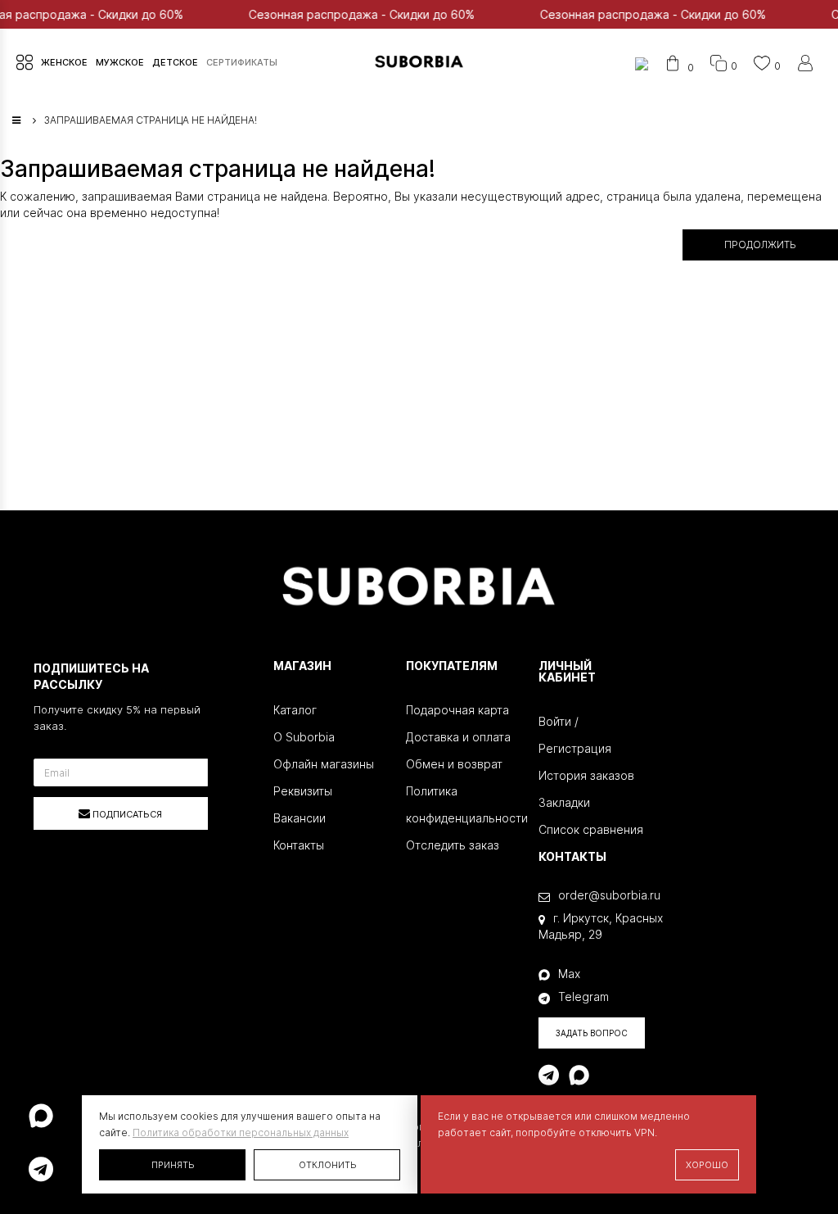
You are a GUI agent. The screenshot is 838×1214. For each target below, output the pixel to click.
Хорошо (707, 1165)
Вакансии (299, 818)
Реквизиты (302, 791)
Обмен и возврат (454, 764)
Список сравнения (590, 829)
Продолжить (760, 244)
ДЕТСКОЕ (175, 62)
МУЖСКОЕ (120, 62)
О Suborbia (304, 737)
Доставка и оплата (458, 737)
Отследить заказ (452, 845)
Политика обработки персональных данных (241, 1132)
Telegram (583, 996)
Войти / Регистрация (574, 734)
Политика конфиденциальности (460, 804)
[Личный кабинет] (805, 66)
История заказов (586, 775)
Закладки (564, 802)
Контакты (298, 845)
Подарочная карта (457, 710)
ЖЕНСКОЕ (64, 62)
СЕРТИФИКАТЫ (241, 62)
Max (569, 974)
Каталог (295, 710)
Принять (172, 1165)
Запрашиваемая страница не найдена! (150, 120)
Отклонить (327, 1165)
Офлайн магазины (323, 764)
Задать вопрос (592, 1033)
